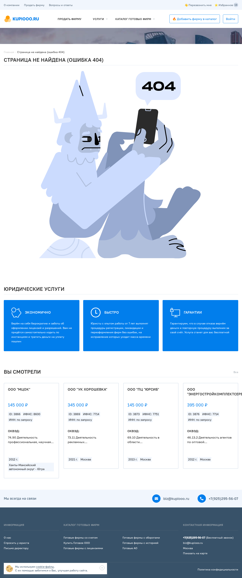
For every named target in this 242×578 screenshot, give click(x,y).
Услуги (98, 19)
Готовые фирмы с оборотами (141, 537)
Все (235, 372)
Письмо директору (16, 548)
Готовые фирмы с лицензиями (83, 548)
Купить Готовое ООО (77, 542)
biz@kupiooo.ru (175, 498)
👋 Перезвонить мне (198, 5)
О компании (11, 5)
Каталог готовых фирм (133, 19)
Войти (230, 19)
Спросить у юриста (16, 542)
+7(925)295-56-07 (223, 498)
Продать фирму (34, 5)
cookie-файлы (45, 566)
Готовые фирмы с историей (140, 542)
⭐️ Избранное (226, 5)
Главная (9, 52)
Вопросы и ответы (61, 5)
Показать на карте (195, 553)
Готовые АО (130, 548)
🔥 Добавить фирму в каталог (194, 19)
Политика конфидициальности (218, 569)
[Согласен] (102, 568)
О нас (7, 537)
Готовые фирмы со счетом (81, 537)
